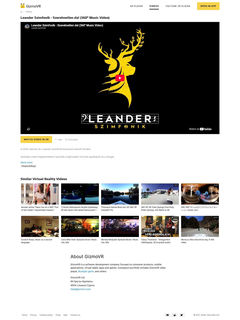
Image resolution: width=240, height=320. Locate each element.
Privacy (33, 315)
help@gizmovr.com (81, 289)
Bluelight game (86, 271)
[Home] (21, 11)
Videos (154, 6)
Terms (24, 315)
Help (65, 315)
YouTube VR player (178, 6)
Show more (26, 162)
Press (58, 315)
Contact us (75, 315)
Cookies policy (46, 315)
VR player (136, 6)
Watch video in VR (36, 139)
